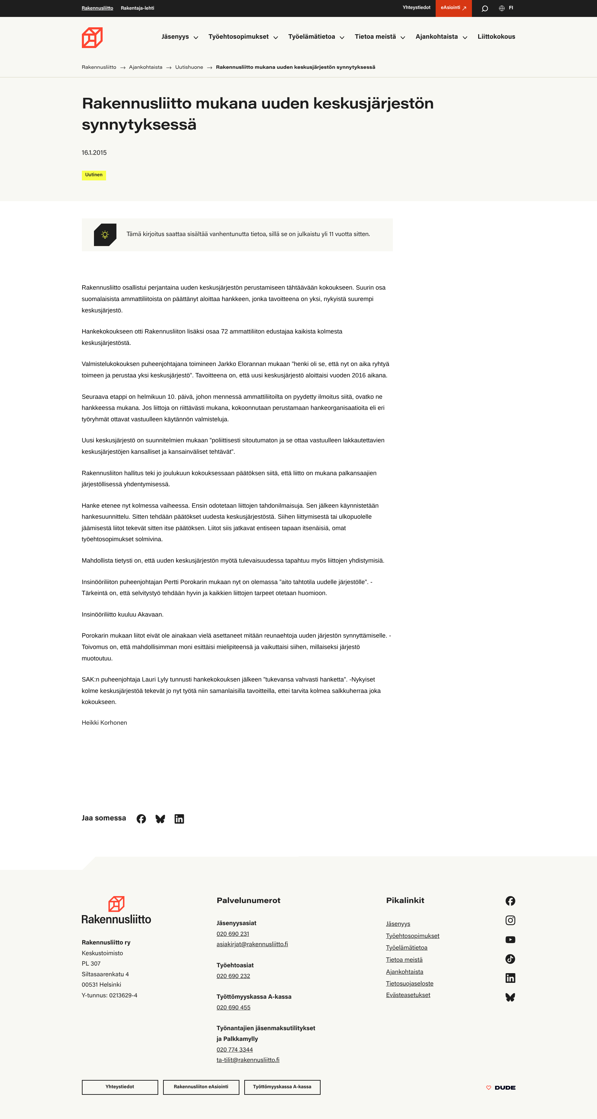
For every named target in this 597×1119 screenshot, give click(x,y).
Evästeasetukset (408, 996)
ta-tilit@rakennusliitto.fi (248, 1060)
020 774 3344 (235, 1050)
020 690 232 (233, 977)
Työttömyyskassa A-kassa (282, 1087)
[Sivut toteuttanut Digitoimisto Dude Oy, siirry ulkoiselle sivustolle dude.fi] (500, 1089)
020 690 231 (233, 934)
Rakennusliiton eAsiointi (201, 1087)
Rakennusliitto (97, 8)
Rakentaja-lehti (137, 8)
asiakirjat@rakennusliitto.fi (252, 945)
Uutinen (94, 175)
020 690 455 (233, 1008)
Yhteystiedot (120, 1087)
